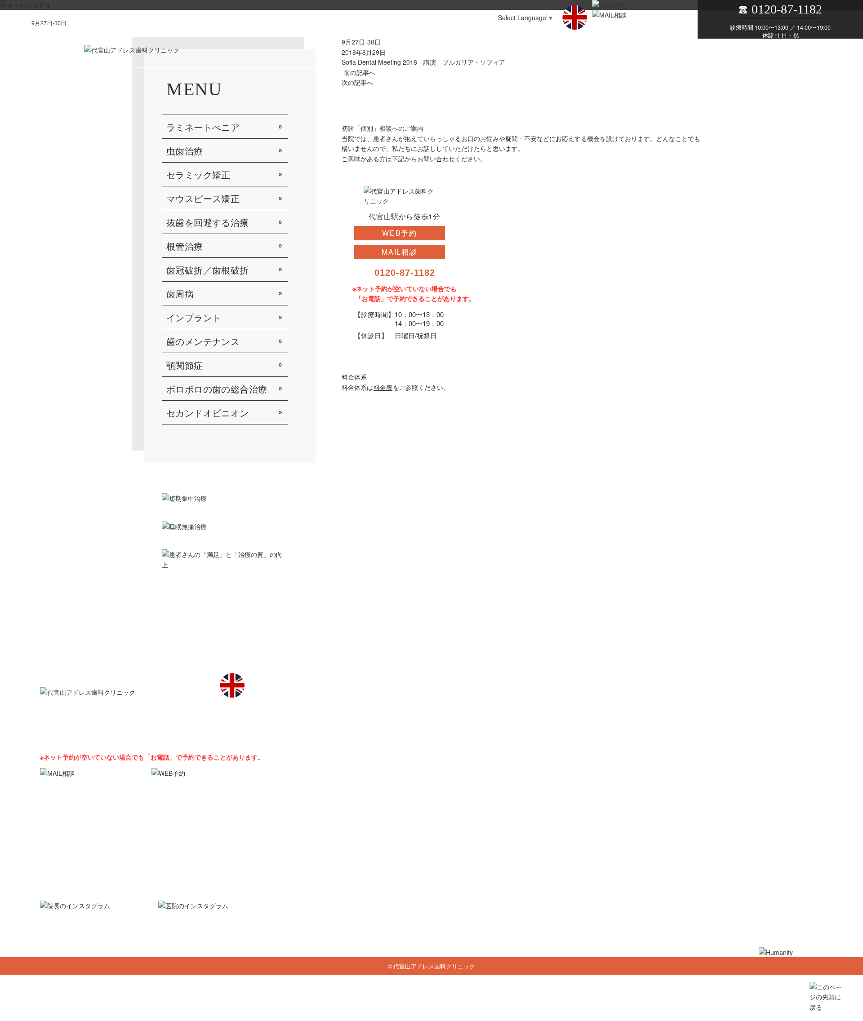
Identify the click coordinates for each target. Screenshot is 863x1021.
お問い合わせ (701, 839)
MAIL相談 (400, 252)
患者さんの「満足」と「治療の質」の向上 (573, 893)
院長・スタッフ (450, 839)
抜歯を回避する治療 (207, 223)
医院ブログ (485, 905)
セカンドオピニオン (207, 413)
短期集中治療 (418, 893)
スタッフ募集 (648, 839)
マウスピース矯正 (203, 199)
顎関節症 (184, 366)
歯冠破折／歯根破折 (207, 270)
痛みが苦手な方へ (477, 893)
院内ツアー (503, 839)
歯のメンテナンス (203, 342)
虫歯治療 (184, 151)
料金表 (383, 387)
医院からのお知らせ (426, 905)
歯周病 (180, 294)
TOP (406, 839)
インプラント (193, 318)
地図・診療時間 (592, 839)
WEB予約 (400, 233)
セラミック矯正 (198, 175)
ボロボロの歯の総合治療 (216, 389)
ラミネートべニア (203, 128)
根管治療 (184, 247)
